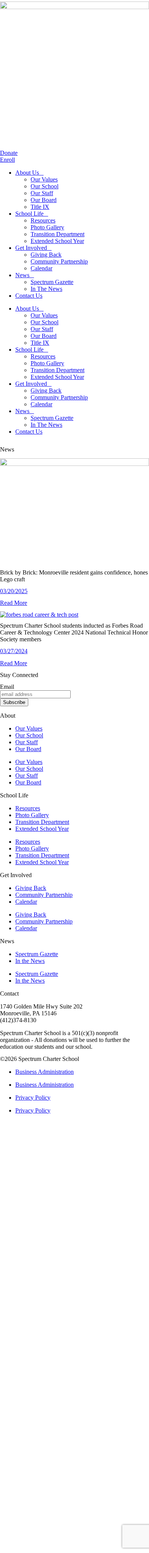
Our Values (44, 179)
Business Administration (44, 1071)
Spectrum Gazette (52, 282)
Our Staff (42, 193)
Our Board (44, 200)
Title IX (40, 207)
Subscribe (14, 702)
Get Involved (31, 248)
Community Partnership (59, 261)
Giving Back (46, 254)
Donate (9, 153)
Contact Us (28, 295)
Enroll (7, 159)
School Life (29, 213)
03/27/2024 (14, 651)
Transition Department (57, 234)
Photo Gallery (47, 227)
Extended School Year (57, 241)
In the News (30, 961)
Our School (44, 186)
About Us (27, 172)
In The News (46, 289)
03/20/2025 (14, 591)
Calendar (41, 268)
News (22, 275)
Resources (43, 220)
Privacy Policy (32, 1097)
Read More (13, 603)
